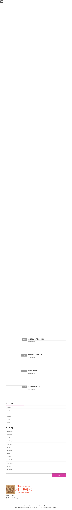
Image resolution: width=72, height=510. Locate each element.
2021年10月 (10, 463)
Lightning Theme (30, 507)
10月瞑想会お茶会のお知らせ (36, 339)
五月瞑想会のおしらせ (34, 386)
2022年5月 (9, 447)
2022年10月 (10, 441)
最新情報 (9, 416)
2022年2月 (9, 456)
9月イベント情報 (32, 370)
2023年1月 (9, 438)
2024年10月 (10, 431)
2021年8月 (9, 469)
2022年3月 (9, 453)
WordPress (22, 507)
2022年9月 (9, 444)
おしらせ (9, 407)
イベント (9, 410)
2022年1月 (9, 460)
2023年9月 (9, 434)
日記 (8, 413)
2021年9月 (9, 466)
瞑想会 (8, 422)
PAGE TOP (68, 492)
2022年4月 (9, 450)
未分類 (8, 419)
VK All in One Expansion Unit (41, 507)
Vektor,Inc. (50, 507)
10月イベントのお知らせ (35, 354)
